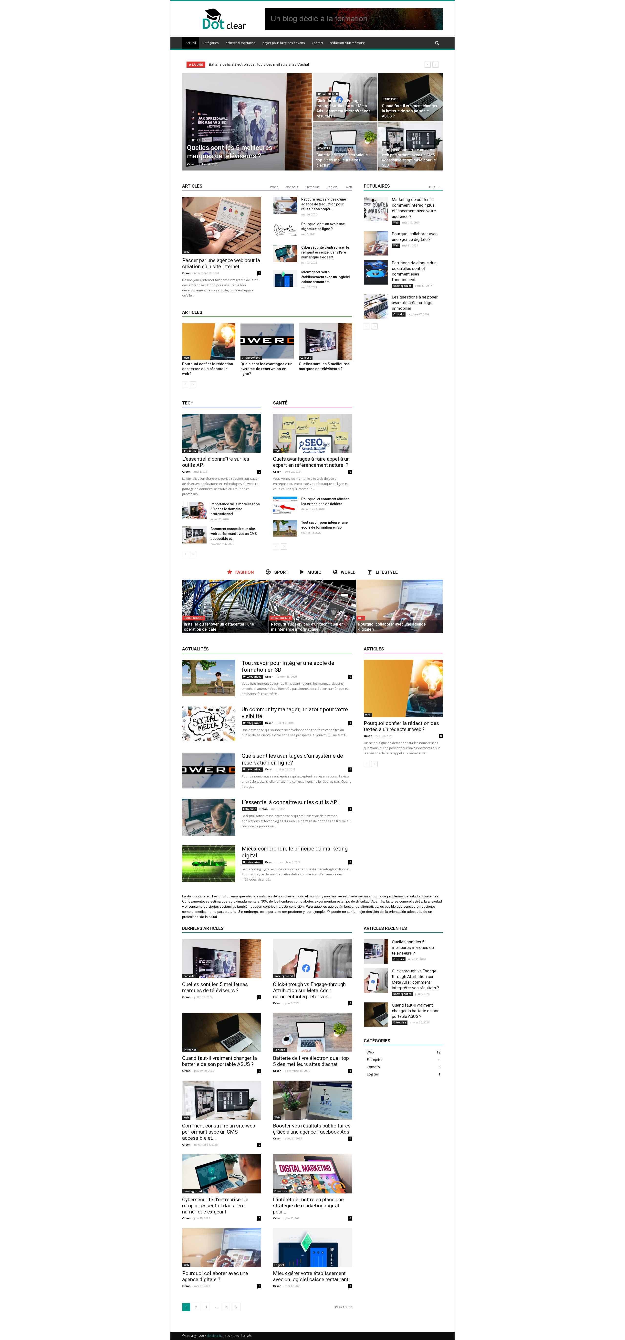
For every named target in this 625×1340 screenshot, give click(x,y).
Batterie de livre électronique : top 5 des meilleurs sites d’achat (311, 1061)
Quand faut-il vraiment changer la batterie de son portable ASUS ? (219, 1061)
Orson (191, 164)
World (274, 187)
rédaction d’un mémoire (347, 43)
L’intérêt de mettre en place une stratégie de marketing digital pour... (308, 1206)
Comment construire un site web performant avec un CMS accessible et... (233, 534)
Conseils (195, 140)
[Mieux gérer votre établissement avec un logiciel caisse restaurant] (285, 278)
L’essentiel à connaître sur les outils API (290, 802)
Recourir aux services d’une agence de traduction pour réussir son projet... (323, 204)
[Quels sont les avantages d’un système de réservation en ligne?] (267, 341)
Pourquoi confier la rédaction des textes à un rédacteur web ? (207, 369)
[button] (437, 43)
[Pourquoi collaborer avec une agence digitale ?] (376, 243)
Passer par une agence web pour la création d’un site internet (221, 263)
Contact (317, 43)
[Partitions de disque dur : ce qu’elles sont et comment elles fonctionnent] (376, 272)
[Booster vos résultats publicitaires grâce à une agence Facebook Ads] (312, 1100)
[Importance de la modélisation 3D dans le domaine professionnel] (194, 510)
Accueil (191, 43)
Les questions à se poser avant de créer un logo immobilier (415, 303)
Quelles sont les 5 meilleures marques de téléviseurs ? (215, 987)
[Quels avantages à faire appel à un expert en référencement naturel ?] (312, 433)
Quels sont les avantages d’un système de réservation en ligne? (266, 369)
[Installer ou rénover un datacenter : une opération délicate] (225, 606)
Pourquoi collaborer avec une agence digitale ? (215, 1276)
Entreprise (391, 99)
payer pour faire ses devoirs (283, 43)
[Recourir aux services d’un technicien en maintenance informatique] (312, 606)
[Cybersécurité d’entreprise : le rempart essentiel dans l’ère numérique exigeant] (285, 253)
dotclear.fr (214, 1336)
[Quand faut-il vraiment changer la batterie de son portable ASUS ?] (410, 97)
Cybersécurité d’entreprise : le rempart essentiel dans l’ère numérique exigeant (325, 252)
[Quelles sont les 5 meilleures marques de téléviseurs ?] (247, 129)
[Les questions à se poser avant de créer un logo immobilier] (376, 306)
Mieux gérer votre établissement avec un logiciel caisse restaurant (325, 277)
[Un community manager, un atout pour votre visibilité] (208, 724)
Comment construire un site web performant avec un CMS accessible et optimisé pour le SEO (284, 64)
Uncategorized (328, 94)
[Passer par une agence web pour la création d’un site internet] (221, 225)
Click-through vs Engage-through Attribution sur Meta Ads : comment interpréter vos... (309, 990)
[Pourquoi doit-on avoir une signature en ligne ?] (285, 230)
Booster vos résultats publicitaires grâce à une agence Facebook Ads (312, 1129)
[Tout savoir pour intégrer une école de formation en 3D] (285, 528)
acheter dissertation (241, 43)
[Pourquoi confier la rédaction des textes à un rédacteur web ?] (208, 341)
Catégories (211, 43)
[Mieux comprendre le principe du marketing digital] (208, 863)
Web (386, 143)
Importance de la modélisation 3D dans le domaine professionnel (235, 509)
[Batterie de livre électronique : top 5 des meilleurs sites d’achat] (345, 146)
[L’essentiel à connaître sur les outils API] (221, 433)
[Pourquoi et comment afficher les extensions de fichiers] (285, 505)
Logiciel (332, 187)
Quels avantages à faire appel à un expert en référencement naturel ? (311, 462)
